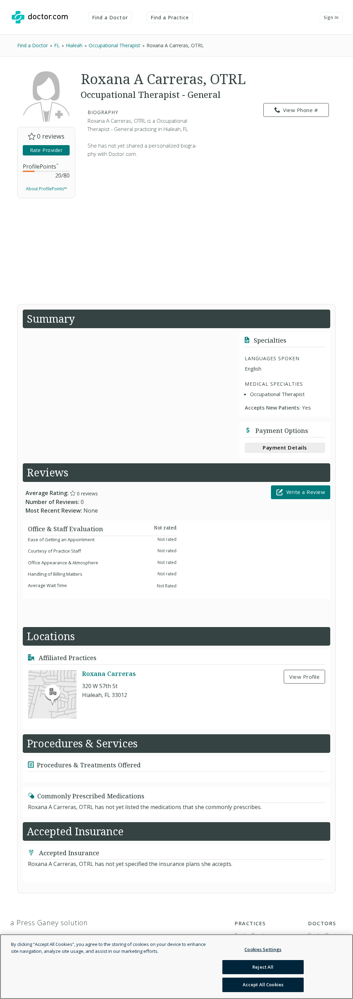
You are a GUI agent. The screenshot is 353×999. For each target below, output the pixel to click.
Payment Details (285, 447)
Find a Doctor (110, 17)
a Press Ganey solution (49, 922)
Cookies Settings (262, 949)
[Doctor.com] (39, 17)
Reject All (262, 967)
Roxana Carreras (109, 673)
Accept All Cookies (263, 984)
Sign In (331, 17)
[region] (176, 966)
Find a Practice (170, 17)
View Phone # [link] (300, 110)
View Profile (304, 676)
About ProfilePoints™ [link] (46, 189)
